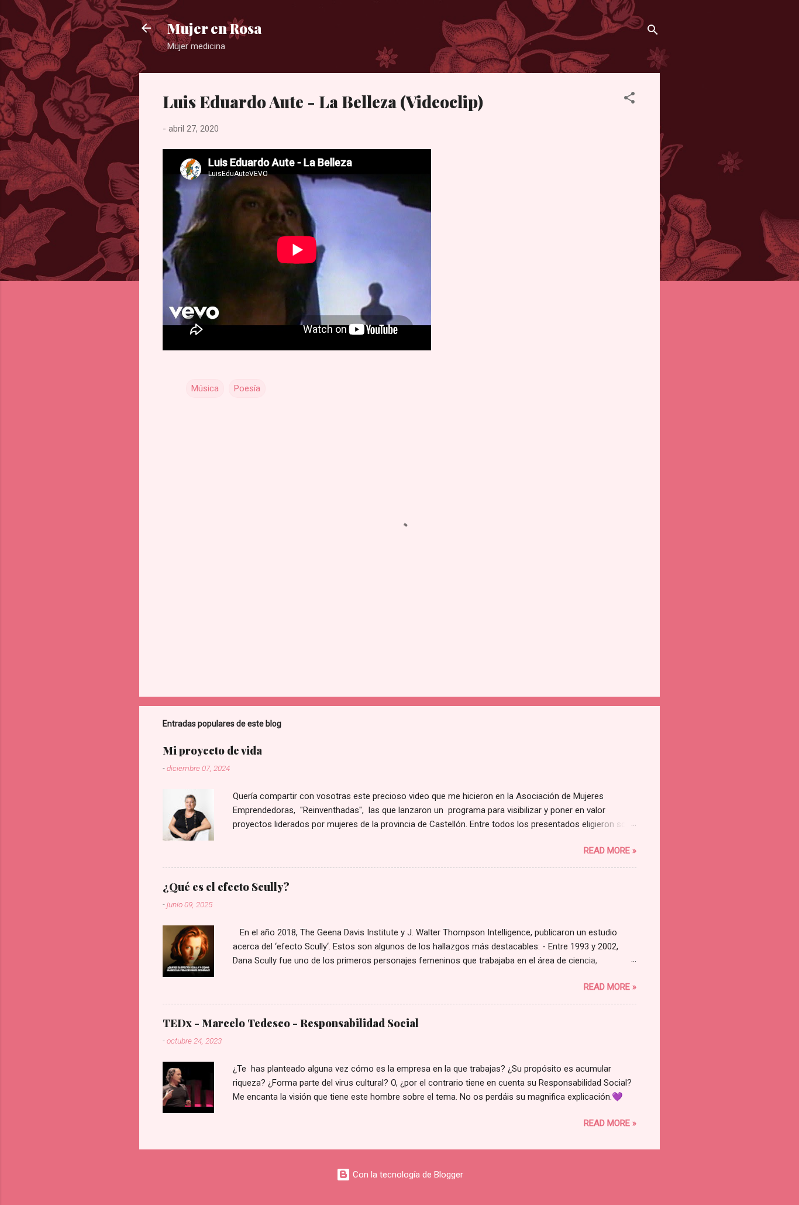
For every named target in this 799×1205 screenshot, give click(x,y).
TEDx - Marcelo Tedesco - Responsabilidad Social (291, 1023)
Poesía (247, 388)
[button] (629, 100)
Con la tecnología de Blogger (406, 1174)
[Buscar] (653, 32)
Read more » (610, 850)
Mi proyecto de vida (212, 750)
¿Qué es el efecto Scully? (226, 887)
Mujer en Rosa (214, 28)
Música (205, 388)
